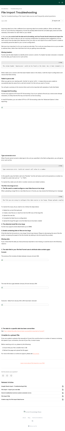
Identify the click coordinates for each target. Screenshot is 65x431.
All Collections (4, 8)
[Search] (59, 2)
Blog (29, 417)
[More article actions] (62, 20)
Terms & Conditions (37, 417)
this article (36, 353)
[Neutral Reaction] (7, 375)
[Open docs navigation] (62, 2)
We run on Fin (33, 426)
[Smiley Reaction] (11, 375)
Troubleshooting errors (16, 8)
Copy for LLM (57, 20)
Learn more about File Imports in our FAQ (32, 363)
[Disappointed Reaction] (3, 375)
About (24, 417)
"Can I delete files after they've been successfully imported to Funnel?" (24, 331)
